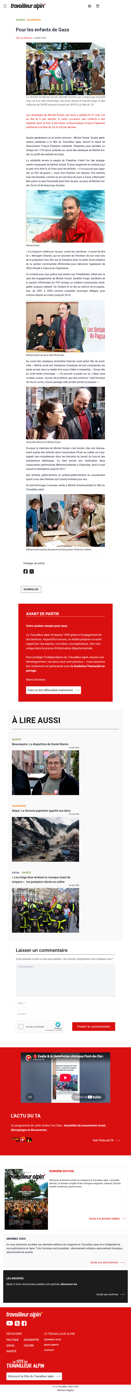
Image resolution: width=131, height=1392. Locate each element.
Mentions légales (65, 1390)
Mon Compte (51, 1345)
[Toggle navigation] (5, 6)
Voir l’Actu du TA (103, 1140)
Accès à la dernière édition (104, 1218)
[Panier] (97, 6)
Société (20, 20)
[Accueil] (27, 6)
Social (16, 872)
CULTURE (29, 1345)
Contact (49, 1350)
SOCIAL (10, 1345)
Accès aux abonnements (104, 1262)
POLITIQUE (12, 1339)
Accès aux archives (107, 1294)
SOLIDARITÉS (31, 1339)
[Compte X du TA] (17, 1323)
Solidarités (34, 20)
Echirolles (31, 589)
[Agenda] (89, 6)
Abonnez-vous (52, 1339)
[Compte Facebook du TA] (24, 1323)
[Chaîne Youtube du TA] (9, 1323)
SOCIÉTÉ (11, 1351)
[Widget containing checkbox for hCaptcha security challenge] (40, 1026)
